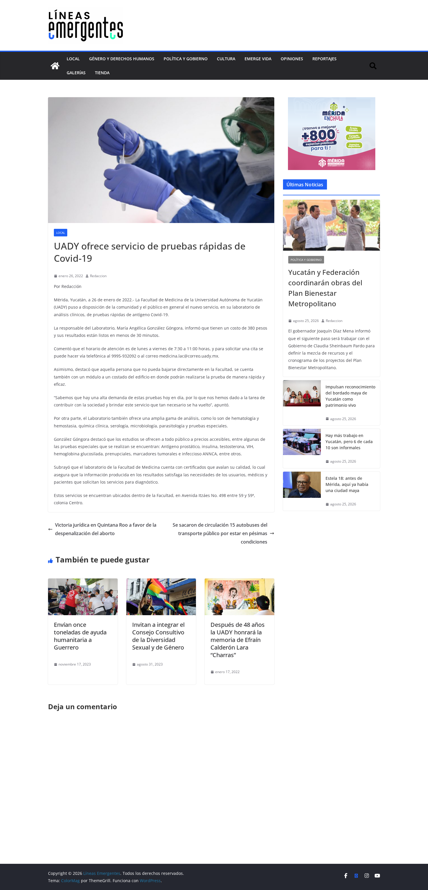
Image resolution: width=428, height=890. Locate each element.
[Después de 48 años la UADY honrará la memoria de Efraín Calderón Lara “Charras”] (239, 582)
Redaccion (98, 275)
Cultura (226, 58)
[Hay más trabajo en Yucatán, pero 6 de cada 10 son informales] (302, 448)
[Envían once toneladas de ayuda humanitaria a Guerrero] (83, 582)
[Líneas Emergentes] (55, 66)
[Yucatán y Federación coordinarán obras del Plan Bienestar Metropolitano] (331, 225)
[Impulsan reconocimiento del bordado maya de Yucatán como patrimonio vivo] (302, 403)
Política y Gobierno (186, 58)
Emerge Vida (258, 58)
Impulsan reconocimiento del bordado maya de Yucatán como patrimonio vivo (350, 396)
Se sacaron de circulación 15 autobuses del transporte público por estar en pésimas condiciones (220, 533)
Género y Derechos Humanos (121, 58)
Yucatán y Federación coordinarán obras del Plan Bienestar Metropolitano (325, 287)
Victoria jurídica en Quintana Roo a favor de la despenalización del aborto (105, 529)
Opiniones (292, 58)
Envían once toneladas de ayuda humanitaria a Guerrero (80, 636)
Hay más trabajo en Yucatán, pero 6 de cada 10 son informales (349, 441)
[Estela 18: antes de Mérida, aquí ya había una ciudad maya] (302, 491)
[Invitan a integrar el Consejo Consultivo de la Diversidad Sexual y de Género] (161, 582)
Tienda (102, 72)
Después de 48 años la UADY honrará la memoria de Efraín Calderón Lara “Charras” (238, 640)
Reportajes (324, 58)
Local (73, 58)
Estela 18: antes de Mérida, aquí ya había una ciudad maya (347, 484)
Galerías (76, 72)
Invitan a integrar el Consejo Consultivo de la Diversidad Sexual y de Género (158, 636)
